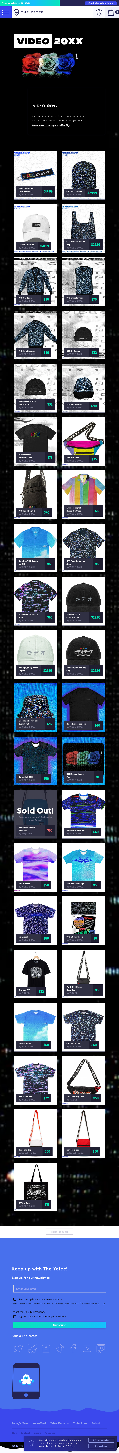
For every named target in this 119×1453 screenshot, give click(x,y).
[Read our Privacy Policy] (104, 1303)
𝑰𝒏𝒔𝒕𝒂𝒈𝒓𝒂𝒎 (53, 125)
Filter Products (59, 1231)
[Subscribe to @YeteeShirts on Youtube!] (87, 1349)
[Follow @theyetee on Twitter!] (18, 1349)
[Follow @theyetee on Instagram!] (46, 1349)
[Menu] (6, 12)
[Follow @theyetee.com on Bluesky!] (32, 1349)
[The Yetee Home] (28, 12)
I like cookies (101, 1440)
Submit (96, 1423)
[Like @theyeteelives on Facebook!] (73, 1349)
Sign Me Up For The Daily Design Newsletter (42, 1316)
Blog (14, 1433)
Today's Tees (20, 1423)
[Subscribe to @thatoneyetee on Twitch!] (100, 1349)
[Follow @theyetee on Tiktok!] (59, 1349)
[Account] (99, 12)
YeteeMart (39, 1423)
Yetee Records (59, 1423)
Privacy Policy (64, 1446)
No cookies (101, 1446)
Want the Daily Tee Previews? (29, 1312)
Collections (80, 1423)
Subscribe (59, 1325)
